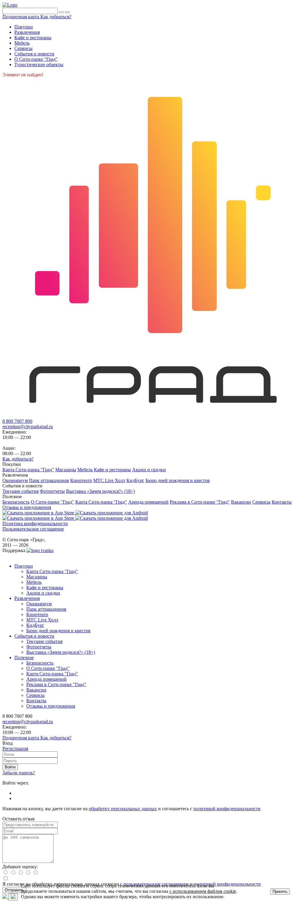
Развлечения (27, 598)
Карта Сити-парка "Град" (52, 571)
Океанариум (39, 603)
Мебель (34, 582)
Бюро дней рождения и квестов (58, 630)
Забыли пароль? (18, 772)
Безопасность (39, 662)
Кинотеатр (37, 614)
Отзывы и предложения (50, 706)
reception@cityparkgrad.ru (27, 426)
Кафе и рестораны (44, 587)
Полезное (24, 657)
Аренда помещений (46, 679)
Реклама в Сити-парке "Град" (56, 684)
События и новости (34, 636)
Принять (280, 891)
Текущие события (44, 641)
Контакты (36, 700)
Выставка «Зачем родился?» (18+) (60, 652)
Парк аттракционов (46, 609)
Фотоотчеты (38, 646)
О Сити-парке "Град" (48, 668)
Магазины (36, 576)
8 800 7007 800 (17, 421)
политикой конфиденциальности (227, 808)
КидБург (35, 625)
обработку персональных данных (123, 808)
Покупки (23, 565)
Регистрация (15, 748)
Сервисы (35, 695)
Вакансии (36, 689)
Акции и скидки (43, 592)
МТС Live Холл (42, 619)
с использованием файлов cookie (202, 891)
